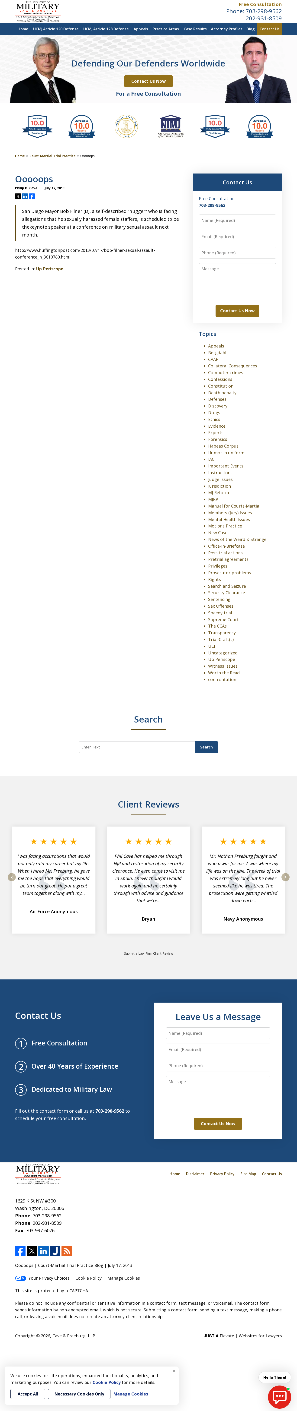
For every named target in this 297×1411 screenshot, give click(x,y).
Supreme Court (223, 619)
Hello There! (274, 1377)
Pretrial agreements (228, 559)
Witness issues (223, 666)
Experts (215, 432)
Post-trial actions (225, 553)
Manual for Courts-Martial (234, 506)
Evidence (217, 426)
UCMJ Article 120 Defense (56, 29)
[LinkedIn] (43, 1251)
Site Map (248, 1173)
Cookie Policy (88, 1278)
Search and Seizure (227, 586)
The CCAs (217, 626)
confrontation (222, 679)
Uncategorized (223, 653)
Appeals (141, 29)
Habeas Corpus (223, 446)
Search (206, 747)
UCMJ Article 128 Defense (106, 29)
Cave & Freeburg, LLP (73, 1335)
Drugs (214, 412)
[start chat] (279, 1397)
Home (23, 29)
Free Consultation (260, 4)
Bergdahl (217, 352)
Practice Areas (166, 29)
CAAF (213, 359)
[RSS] (66, 1251)
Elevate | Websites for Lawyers (243, 1335)
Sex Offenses (220, 606)
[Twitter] (32, 1251)
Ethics (214, 419)
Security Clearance (226, 592)
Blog (251, 29)
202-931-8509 (264, 18)
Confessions (220, 379)
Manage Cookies (123, 1278)
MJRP (213, 499)
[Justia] (55, 1251)
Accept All (28, 1394)
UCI (211, 646)
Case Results (195, 29)
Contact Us (270, 29)
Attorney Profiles (226, 29)
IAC (211, 459)
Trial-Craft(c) (221, 639)
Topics (207, 334)
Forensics (217, 439)
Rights (214, 579)
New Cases (218, 532)
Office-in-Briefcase (226, 546)
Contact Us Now (148, 81)
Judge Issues (220, 479)
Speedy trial (220, 613)
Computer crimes (225, 372)
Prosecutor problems (229, 572)
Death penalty (222, 392)
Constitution (220, 386)
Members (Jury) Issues (230, 512)
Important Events (225, 466)
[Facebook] (20, 1251)
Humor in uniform (226, 452)
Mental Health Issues (229, 519)
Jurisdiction (219, 486)
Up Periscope (49, 268)
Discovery (217, 406)
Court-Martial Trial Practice (52, 156)
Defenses (217, 399)
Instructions (220, 472)
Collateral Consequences (232, 366)
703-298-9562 (264, 11)
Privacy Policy (222, 1173)
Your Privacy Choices (49, 1278)
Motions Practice (225, 526)
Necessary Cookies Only (79, 1394)
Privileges (217, 566)
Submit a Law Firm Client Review (148, 953)
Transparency (222, 632)
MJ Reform (218, 492)
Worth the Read (224, 673)
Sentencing (219, 599)
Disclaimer (195, 1173)
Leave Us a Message (218, 1016)
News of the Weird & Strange (237, 539)
